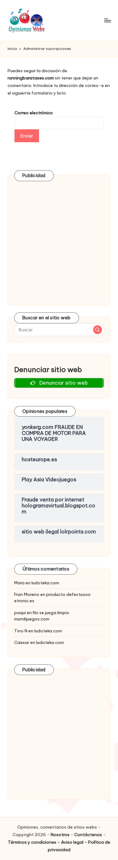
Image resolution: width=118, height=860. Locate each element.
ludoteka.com (45, 583)
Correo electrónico (33, 113)
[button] (97, 329)
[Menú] (107, 20)
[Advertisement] (59, 240)
